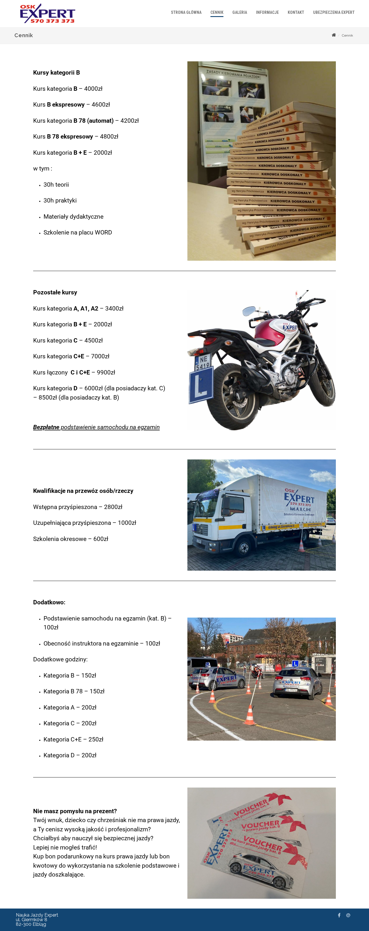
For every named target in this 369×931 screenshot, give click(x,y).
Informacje (267, 12)
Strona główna (186, 12)
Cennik (216, 12)
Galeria (239, 12)
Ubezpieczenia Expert (334, 12)
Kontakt (296, 12)
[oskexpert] (46, 24)
